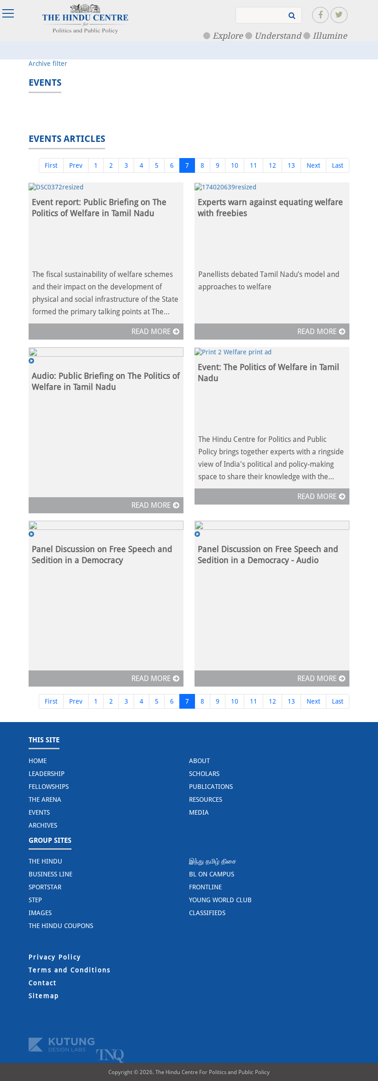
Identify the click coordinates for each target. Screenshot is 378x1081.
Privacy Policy (55, 957)
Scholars (204, 773)
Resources (205, 799)
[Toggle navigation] (9, 13)
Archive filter (48, 63)
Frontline (205, 887)
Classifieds (207, 912)
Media (199, 812)
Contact (43, 983)
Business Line (50, 874)
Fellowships (49, 786)
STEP (35, 900)
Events (39, 812)
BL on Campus (211, 874)
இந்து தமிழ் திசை (212, 861)
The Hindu (45, 861)
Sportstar (45, 887)
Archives (43, 825)
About (199, 760)
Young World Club (220, 900)
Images (40, 912)
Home (38, 760)
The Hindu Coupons (61, 925)
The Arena (45, 799)
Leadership (47, 773)
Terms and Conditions (70, 970)
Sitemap (44, 995)
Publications (211, 786)
